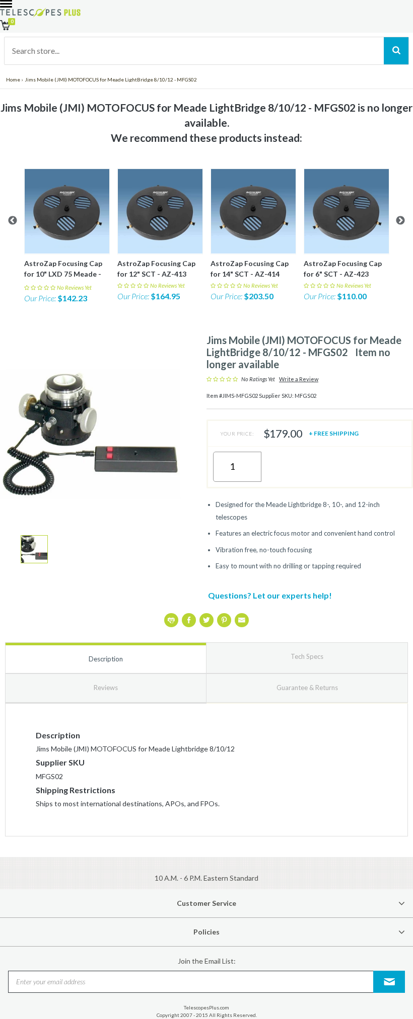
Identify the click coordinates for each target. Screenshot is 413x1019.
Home (13, 79)
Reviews (106, 688)
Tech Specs (307, 656)
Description (106, 659)
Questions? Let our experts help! (270, 595)
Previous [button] (13, 221)
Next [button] (400, 221)
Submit (389, 981)
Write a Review (298, 379)
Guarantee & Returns (307, 688)
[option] (66, 235)
